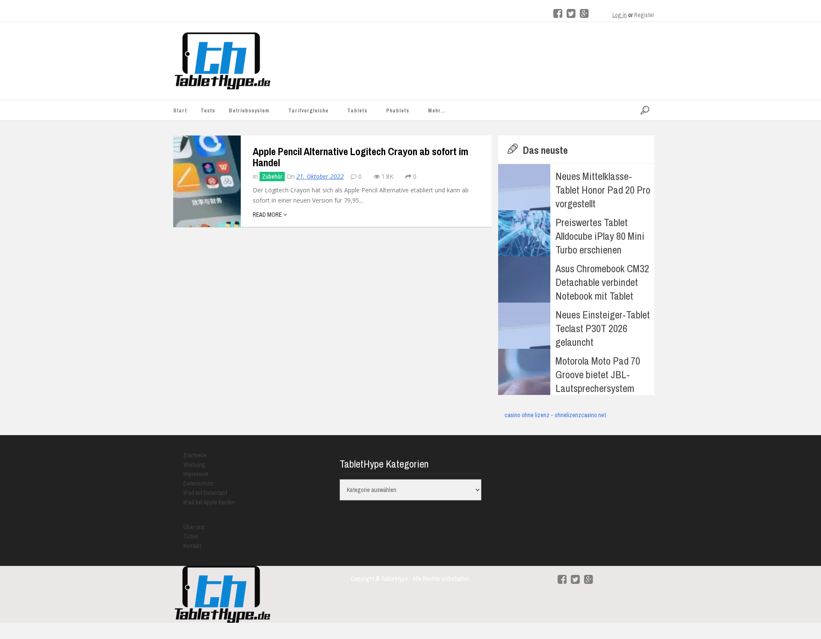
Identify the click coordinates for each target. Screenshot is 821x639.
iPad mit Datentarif (205, 493)
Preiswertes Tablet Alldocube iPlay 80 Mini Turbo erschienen (599, 235)
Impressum (195, 474)
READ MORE (268, 214)
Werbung (194, 464)
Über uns (193, 527)
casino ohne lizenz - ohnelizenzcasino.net (555, 415)
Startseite (195, 455)
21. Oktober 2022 (320, 176)
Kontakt (192, 546)
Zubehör (272, 176)
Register (644, 15)
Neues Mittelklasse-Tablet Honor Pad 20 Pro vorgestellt (602, 189)
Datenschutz (198, 483)
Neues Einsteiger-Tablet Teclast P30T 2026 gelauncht (602, 328)
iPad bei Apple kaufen (209, 502)
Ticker (190, 536)
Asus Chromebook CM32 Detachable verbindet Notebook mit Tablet (602, 282)
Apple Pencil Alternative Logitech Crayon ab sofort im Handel (360, 157)
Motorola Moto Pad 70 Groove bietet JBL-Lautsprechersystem (597, 374)
